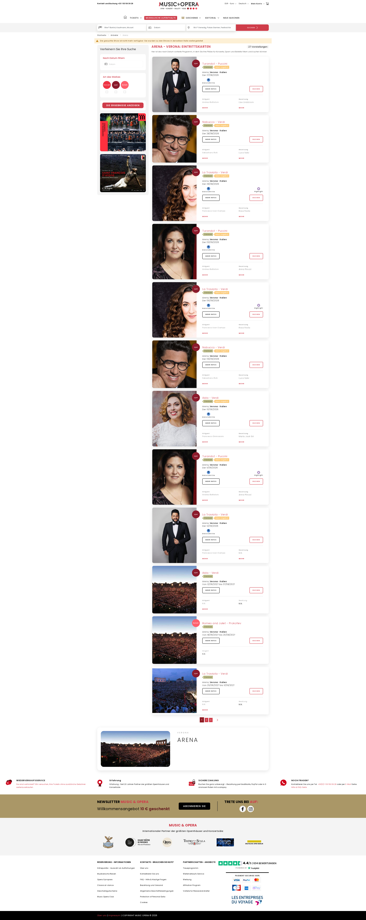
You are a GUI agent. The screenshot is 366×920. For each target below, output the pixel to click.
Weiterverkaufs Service (193, 874)
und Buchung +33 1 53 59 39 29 (119, 3)
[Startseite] (125, 17)
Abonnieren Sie (194, 806)
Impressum (115, 915)
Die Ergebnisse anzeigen (123, 105)
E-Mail (348, 784)
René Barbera (246, 331)
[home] (179, 5)
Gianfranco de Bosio (212, 610)
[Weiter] (217, 720)
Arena (205, 72)
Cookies (144, 902)
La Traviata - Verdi (215, 172)
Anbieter (114, 35)
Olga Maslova (246, 156)
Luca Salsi (244, 152)
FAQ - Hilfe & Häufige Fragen (153, 879)
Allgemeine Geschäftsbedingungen (157, 891)
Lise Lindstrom (246, 102)
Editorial (210, 17)
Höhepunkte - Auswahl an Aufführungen (116, 868)
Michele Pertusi (247, 385)
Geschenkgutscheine (107, 891)
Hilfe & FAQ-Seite (299, 787)
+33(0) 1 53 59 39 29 (327, 784)
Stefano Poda (208, 159)
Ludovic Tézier (246, 218)
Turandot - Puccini (214, 63)
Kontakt (101, 3)
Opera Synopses (105, 879)
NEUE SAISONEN (231, 17)
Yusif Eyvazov (246, 106)
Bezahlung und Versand (151, 885)
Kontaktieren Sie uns (149, 874)
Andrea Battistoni (210, 102)
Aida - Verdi (210, 398)
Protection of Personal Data (152, 896)
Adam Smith (245, 214)
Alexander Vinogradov (250, 160)
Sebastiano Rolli (210, 152)
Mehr (205, 108)
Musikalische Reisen (106, 874)
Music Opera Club (105, 896)
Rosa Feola (244, 211)
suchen (251, 27)
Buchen (256, 89)
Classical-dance (105, 885)
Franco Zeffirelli (209, 108)
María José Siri (246, 381)
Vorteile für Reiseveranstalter (196, 891)
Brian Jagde (245, 498)
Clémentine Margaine (250, 444)
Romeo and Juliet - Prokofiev (221, 623)
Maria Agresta (246, 276)
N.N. (240, 440)
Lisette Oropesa (247, 109)
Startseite (101, 35)
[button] (231, 3)
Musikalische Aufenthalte (161, 17)
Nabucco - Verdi (213, 122)
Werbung (187, 879)
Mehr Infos (210, 89)
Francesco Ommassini (213, 436)
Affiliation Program (192, 885)
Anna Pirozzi (245, 269)
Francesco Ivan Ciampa (213, 211)
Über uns (144, 868)
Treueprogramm (190, 868)
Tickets (134, 17)
